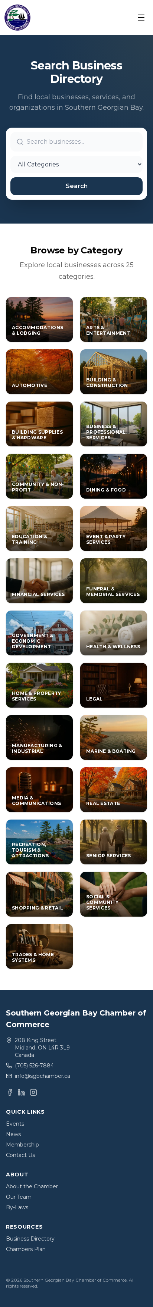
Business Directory (30, 1238)
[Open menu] (141, 17)
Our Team (19, 1197)
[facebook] (9, 1092)
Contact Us (20, 1155)
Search (77, 186)
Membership (22, 1144)
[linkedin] (21, 1092)
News (13, 1134)
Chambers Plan (26, 1249)
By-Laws (17, 1207)
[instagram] (33, 1092)
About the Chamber (32, 1186)
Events (15, 1123)
